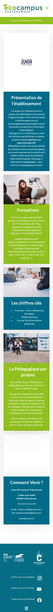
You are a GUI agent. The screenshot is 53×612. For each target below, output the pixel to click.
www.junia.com (26, 518)
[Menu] (26, 608)
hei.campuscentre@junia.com (26, 512)
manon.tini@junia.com (29, 509)
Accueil (14, 20)
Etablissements (25, 20)
